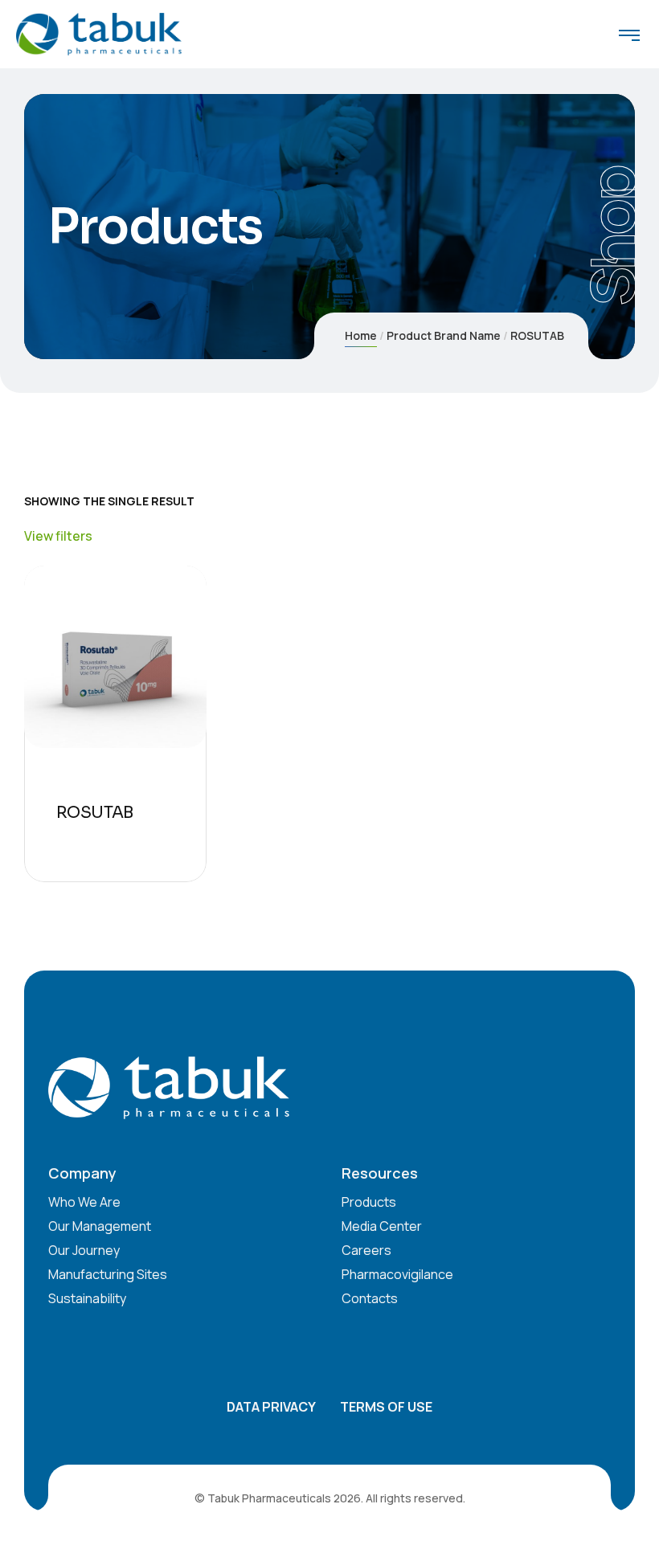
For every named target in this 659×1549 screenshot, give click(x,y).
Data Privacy (271, 1407)
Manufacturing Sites (107, 1274)
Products (369, 1202)
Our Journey (84, 1250)
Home (361, 335)
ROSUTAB (94, 813)
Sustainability (87, 1298)
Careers (366, 1250)
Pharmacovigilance (397, 1274)
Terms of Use (386, 1407)
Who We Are (84, 1202)
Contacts (370, 1298)
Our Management (99, 1226)
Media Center (382, 1226)
